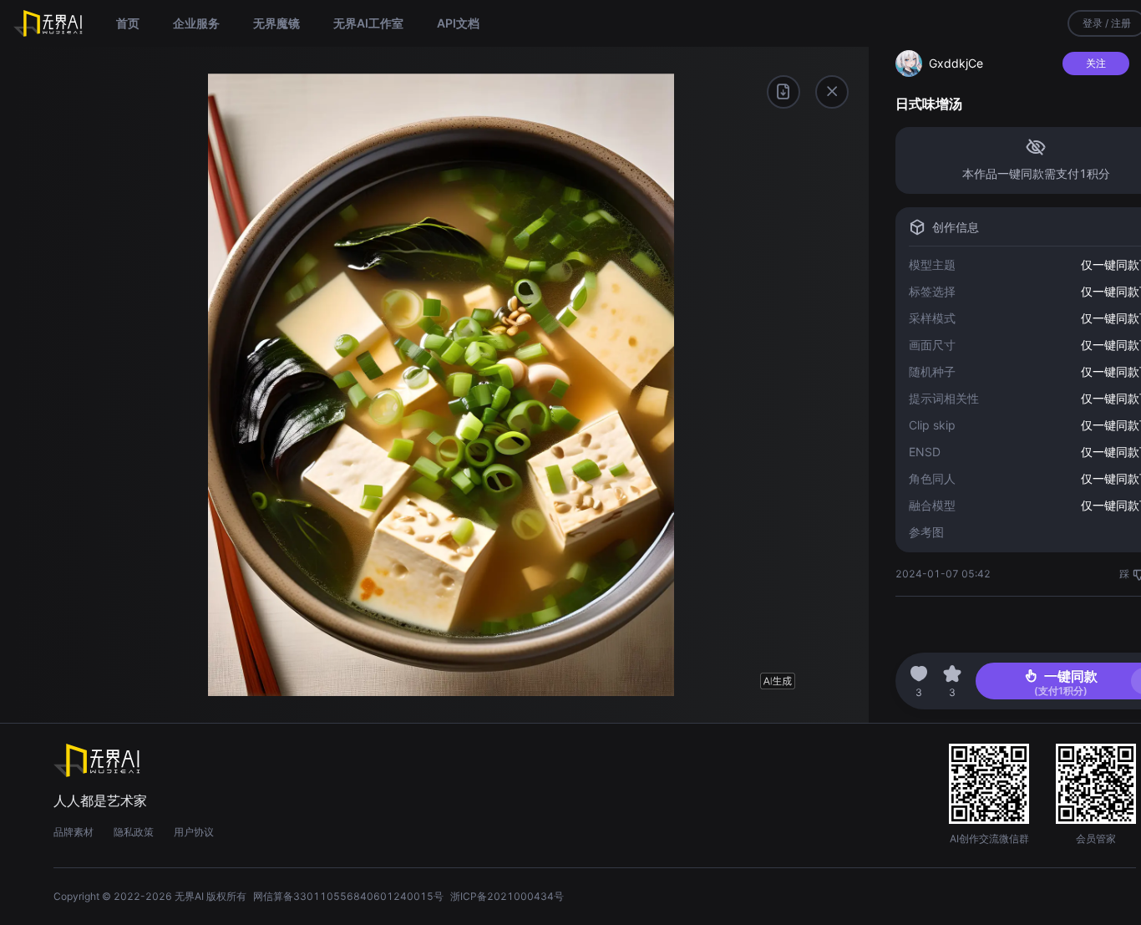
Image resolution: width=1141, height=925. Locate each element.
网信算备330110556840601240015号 (348, 896)
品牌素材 (73, 832)
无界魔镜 (276, 23)
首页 (127, 23)
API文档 (458, 23)
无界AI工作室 (368, 23)
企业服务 (196, 23)
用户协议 (194, 832)
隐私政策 (134, 832)
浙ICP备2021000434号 (507, 896)
